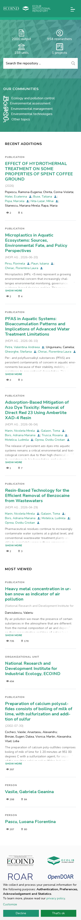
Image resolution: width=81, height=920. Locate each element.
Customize (10, 904)
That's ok (58, 913)
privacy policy (55, 898)
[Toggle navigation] (73, 9)
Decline (21, 913)
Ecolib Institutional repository (41, 8)
